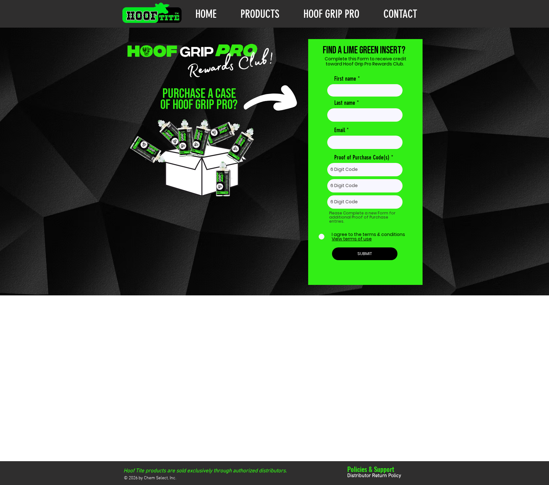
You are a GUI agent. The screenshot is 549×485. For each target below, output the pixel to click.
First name (345, 79)
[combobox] (365, 169)
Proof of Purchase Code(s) (362, 157)
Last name (344, 103)
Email (339, 130)
